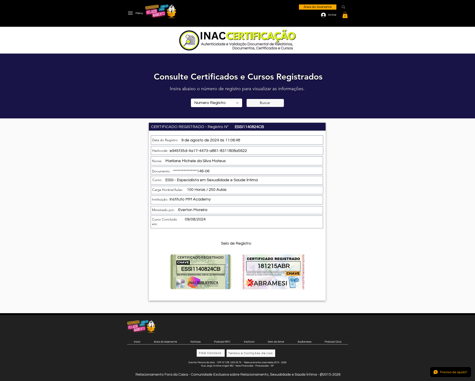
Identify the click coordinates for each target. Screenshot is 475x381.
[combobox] (216, 103)
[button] (345, 15)
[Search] (343, 7)
